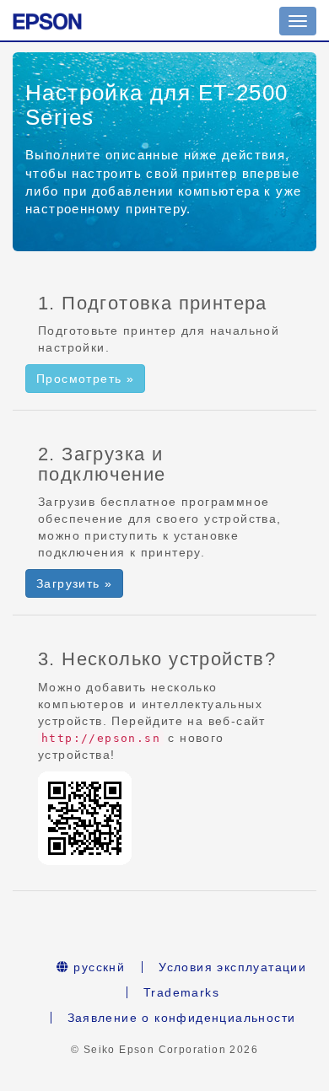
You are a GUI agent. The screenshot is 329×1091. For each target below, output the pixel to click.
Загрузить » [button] (74, 583)
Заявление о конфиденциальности (181, 1017)
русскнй (97, 967)
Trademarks (181, 992)
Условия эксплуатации (232, 967)
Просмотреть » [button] (85, 378)
